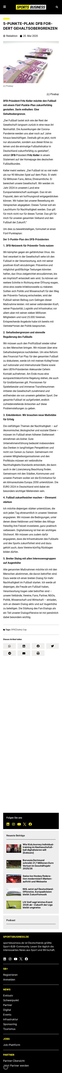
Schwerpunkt (11, 1000)
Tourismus (9, 1028)
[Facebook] (30, 824)
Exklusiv (8, 995)
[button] (57, 7)
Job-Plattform (11, 1044)
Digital (7, 1009)
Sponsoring (10, 1024)
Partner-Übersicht (14, 1060)
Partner (7, 1005)
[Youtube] (19, 824)
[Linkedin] (8, 824)
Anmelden (9, 979)
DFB (13, 629)
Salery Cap (22, 629)
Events (7, 1014)
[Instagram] (13, 824)
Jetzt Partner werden (16, 1065)
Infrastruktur (10, 1019)
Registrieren (10, 974)
